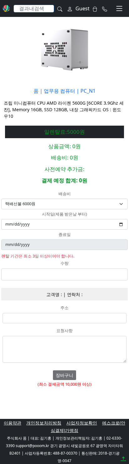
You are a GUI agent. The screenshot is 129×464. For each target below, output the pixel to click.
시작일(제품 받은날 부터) (64, 214)
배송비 (65, 193)
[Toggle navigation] (119, 8)
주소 (64, 307)
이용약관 (12, 423)
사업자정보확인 (81, 423)
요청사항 (64, 330)
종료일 (65, 234)
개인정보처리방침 (43, 423)
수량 (64, 263)
